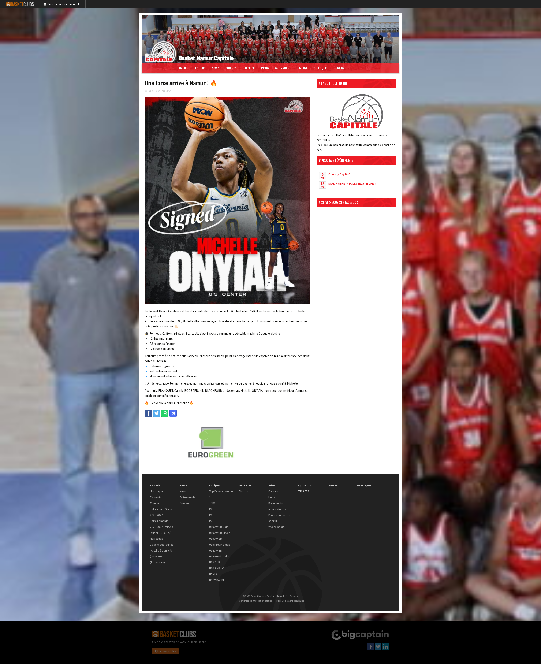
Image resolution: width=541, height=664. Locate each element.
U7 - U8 (213, 574)
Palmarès (156, 497)
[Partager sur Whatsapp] (164, 413)
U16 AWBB (215, 539)
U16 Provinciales (219, 544)
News (168, 91)
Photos (243, 491)
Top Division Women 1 (221, 494)
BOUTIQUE (320, 68)
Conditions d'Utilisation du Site (255, 601)
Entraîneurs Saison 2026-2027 (162, 512)
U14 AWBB (215, 550)
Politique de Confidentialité (289, 601)
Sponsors (282, 68)
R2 (210, 509)
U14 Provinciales (219, 556)
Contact (301, 68)
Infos (265, 68)
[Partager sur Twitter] (156, 413)
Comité (154, 503)
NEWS (215, 68)
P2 (210, 521)
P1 (210, 515)
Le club (200, 68)
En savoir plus (167, 651)
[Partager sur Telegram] (173, 413)
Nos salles (156, 539)
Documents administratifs (277, 506)
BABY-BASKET (217, 580)
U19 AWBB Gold (218, 527)
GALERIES (249, 68)
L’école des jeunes (162, 544)
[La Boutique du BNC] (356, 111)
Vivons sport (276, 527)
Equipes (231, 68)
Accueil (184, 68)
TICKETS (338, 68)
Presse (184, 503)
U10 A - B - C (216, 568)
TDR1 (212, 503)
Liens (271, 497)
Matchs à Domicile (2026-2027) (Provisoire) (161, 556)
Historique (156, 491)
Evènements (187, 497)
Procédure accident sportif (281, 518)
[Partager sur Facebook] (148, 413)
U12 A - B (214, 562)
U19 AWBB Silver (219, 533)
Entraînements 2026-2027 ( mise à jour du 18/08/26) (161, 527)
